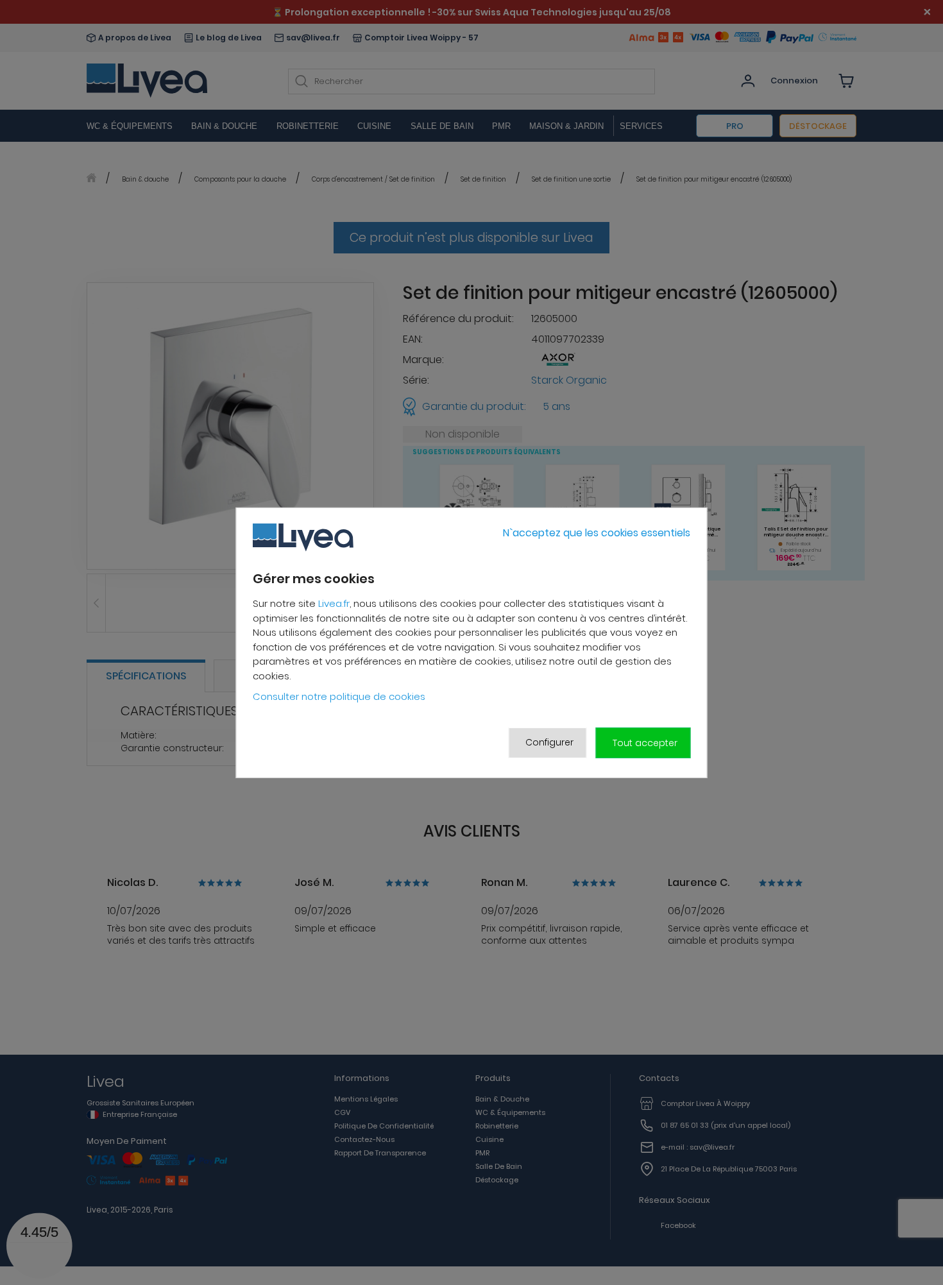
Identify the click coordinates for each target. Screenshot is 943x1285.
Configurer (549, 742)
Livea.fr (334, 603)
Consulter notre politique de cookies (339, 696)
